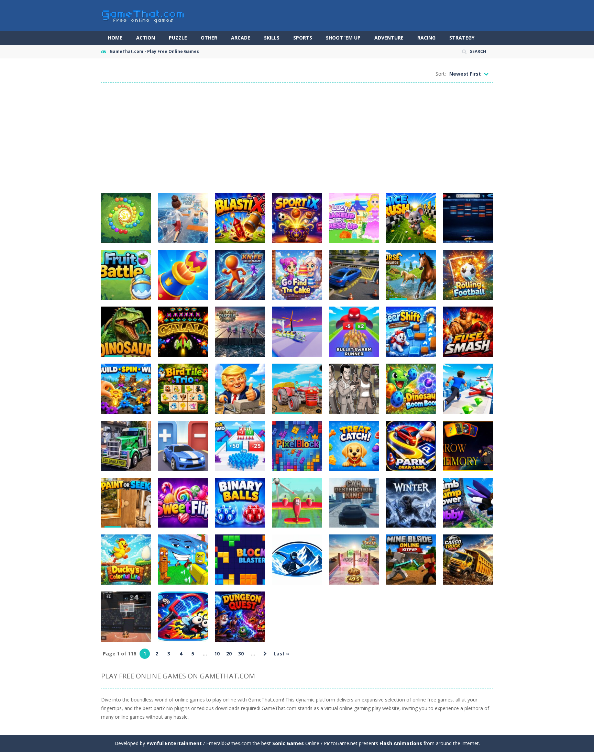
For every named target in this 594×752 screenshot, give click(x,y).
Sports (302, 37)
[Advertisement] (297, 138)
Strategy (461, 37)
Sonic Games (288, 743)
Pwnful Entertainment (174, 743)
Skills (271, 37)
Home (115, 37)
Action (145, 37)
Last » (281, 653)
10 (217, 653)
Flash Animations (401, 743)
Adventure (389, 37)
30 (241, 653)
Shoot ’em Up (343, 37)
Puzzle (178, 37)
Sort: (441, 73)
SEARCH (478, 51)
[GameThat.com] (143, 15)
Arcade (240, 37)
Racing (426, 37)
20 (229, 653)
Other (209, 37)
